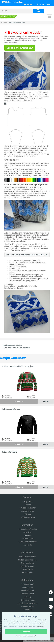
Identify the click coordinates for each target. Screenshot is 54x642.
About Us (28, 545)
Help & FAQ (28, 502)
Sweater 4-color (28, 606)
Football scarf (28, 584)
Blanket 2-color (28, 591)
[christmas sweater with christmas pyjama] (27, 381)
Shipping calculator (28, 508)
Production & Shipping (28, 529)
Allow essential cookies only (25, 636)
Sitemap (28, 514)
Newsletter (28, 532)
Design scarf (28, 587)
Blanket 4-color (28, 594)
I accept (25, 632)
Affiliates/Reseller (28, 517)
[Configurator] (8, 16)
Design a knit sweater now (20, 47)
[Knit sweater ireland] (27, 467)
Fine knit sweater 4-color (28, 603)
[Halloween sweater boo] (27, 424)
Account (41, 4)
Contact (28, 505)
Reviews (28, 535)
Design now (18, 401)
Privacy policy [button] (40, 626)
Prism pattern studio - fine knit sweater (16, 347)
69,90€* (46, 401)
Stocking (28, 609)
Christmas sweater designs (12, 345)
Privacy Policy (28, 539)
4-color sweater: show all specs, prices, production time (27, 255)
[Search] (38, 11)
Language (29, 4)
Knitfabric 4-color (28, 600)
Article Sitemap (28, 511)
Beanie (28, 597)
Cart (49, 4)
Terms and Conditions (28, 542)
